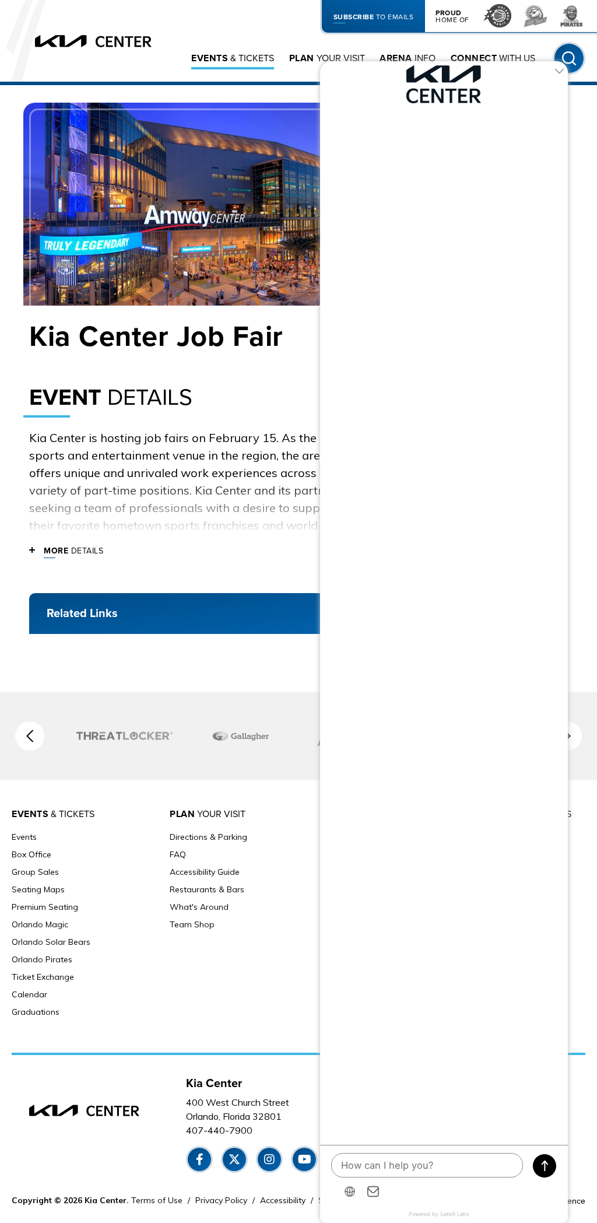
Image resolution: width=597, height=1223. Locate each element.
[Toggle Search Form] (569, 58)
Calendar (29, 994)
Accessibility (282, 1200)
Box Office (31, 854)
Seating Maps (38, 889)
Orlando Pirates (42, 959)
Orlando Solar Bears (51, 942)
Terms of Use (156, 1200)
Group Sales (35, 872)
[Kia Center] (93, 41)
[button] (29, 736)
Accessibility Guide (205, 872)
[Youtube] (304, 1159)
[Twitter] (234, 1159)
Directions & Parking (208, 837)
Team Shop (192, 924)
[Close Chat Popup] (559, 73)
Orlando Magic (40, 924)
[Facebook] (199, 1159)
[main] (298, 388)
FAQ (178, 854)
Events (24, 837)
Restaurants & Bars (207, 889)
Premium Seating (45, 907)
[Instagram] (269, 1159)
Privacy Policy (221, 1200)
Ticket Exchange (43, 977)
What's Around (199, 907)
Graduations (35, 1012)
